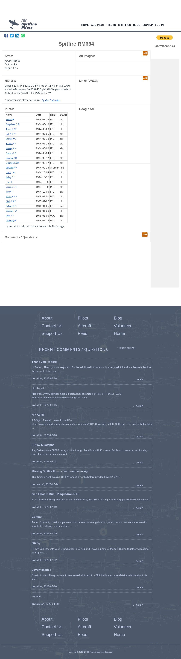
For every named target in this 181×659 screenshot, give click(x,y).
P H (10, 215)
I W (11, 211)
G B (12, 124)
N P (11, 148)
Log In (159, 25)
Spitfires (124, 25)
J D (11, 158)
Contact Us (52, 325)
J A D (12, 163)
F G (10, 191)
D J (11, 167)
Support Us (52, 333)
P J (10, 177)
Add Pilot (97, 25)
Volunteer (123, 325)
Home (85, 25)
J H (10, 172)
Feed (82, 333)
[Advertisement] (89, 10)
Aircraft (84, 325)
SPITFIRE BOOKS (165, 46)
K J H (11, 196)
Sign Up (148, 25)
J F (11, 143)
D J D (11, 201)
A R (11, 153)
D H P (11, 187)
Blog (136, 25)
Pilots (111, 25)
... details (138, 379)
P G (11, 139)
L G (11, 206)
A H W (11, 134)
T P (11, 129)
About (47, 318)
